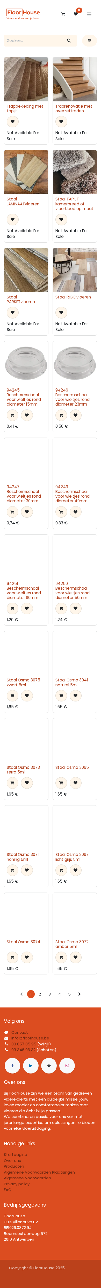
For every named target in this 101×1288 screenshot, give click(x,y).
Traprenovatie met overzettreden (73, 108)
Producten (14, 1166)
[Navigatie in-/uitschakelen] (89, 14)
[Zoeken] (69, 41)
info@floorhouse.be (30, 1038)
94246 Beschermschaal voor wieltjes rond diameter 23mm (72, 397)
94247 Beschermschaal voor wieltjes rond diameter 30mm (24, 494)
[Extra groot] (49, 1066)
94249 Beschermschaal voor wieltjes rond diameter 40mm (72, 494)
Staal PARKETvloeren (21, 299)
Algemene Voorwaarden (27, 1178)
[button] (13, 122)
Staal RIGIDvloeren (73, 297)
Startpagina (15, 1154)
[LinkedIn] (31, 1066)
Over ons (12, 1160)
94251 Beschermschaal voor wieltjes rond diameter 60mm (24, 591)
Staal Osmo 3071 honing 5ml (23, 857)
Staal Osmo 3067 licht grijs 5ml (72, 857)
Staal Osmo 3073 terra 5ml (23, 770)
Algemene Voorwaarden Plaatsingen (39, 1172)
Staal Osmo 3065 (72, 767)
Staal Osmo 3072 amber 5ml (72, 944)
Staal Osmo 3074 (23, 942)
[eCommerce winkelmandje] (63, 14)
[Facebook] (12, 1066)
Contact (19, 1032)
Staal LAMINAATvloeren (23, 201)
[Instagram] (67, 1066)
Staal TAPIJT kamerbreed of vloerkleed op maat (74, 203)
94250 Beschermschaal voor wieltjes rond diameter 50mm (72, 591)
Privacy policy (17, 1184)
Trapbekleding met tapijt (25, 108)
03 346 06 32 (23, 1049)
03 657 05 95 (23, 1044)
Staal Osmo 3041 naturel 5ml (71, 682)
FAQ (7, 1189)
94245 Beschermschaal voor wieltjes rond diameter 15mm (24, 397)
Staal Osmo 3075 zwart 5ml (23, 682)
